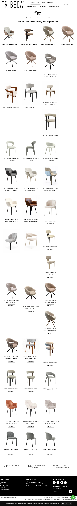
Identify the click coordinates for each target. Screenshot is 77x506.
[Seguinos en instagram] (54, 482)
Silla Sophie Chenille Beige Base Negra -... (11, 220)
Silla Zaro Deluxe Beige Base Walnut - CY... (50, 103)
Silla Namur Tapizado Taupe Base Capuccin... (31, 70)
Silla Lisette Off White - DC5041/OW (50, 159)
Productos (35, 2)
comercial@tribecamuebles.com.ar (39, 484)
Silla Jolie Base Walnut (30, 388)
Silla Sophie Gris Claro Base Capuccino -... (30, 189)
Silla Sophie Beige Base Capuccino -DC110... (50, 189)
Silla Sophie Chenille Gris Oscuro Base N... (50, 422)
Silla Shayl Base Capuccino (50, 223)
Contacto (42, 6)
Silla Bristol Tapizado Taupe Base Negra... (11, 357)
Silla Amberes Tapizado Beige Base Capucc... (48, 45)
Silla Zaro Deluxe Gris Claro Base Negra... (31, 107)
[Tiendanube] (8, 498)
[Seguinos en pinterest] (65, 482)
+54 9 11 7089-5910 (35, 482)
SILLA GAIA (31, 255)
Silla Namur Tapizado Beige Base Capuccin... (50, 329)
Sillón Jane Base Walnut (50, 362)
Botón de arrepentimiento (69, 499)
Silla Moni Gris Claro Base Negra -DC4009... (31, 450)
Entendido (66, 503)
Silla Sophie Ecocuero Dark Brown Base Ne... (31, 220)
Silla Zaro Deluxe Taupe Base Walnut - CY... (30, 357)
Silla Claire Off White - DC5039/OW (11, 159)
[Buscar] (74, 4)
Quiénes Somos (53, 6)
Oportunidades (47, 2)
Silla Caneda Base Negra (29, 44)
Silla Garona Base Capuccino (50, 273)
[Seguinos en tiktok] (61, 482)
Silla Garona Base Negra (50, 247)
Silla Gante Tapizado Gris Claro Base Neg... (31, 307)
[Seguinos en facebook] (58, 482)
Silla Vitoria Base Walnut (11, 108)
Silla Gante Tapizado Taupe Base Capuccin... (68, 45)
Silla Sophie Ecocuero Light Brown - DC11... (11, 422)
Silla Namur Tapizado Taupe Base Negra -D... (50, 301)
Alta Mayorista (31, 6)
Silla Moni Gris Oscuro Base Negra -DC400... (11, 450)
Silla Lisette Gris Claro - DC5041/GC (50, 389)
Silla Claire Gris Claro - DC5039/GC (30, 159)
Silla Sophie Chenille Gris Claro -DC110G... (31, 422)
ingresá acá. (57, 499)
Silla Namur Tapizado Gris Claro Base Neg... (11, 70)
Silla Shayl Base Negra (11, 255)
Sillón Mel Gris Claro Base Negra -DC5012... (50, 450)
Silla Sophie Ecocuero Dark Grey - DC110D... (11, 189)
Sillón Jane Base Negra (50, 135)
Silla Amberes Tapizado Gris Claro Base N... (11, 301)
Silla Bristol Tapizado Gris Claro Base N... (50, 75)
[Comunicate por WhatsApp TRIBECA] (73, 497)
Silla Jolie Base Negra (11, 388)
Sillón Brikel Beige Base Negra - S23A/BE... (9, 45)
